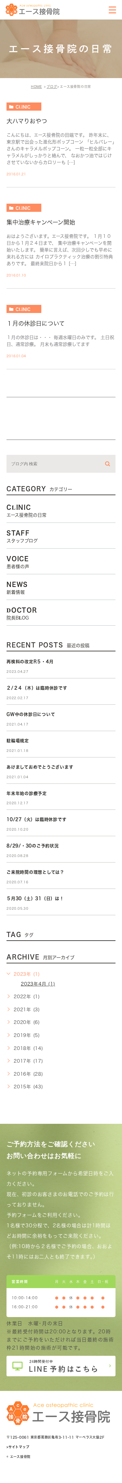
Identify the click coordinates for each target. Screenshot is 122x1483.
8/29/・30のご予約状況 (33, 846)
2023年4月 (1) (38, 984)
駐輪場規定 (18, 741)
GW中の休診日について (31, 714)
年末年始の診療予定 (27, 793)
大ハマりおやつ (27, 121)
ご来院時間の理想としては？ (35, 872)
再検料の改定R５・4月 (30, 662)
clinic (23, 107)
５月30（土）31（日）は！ (35, 898)
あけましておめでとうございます (40, 767)
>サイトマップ (18, 1447)
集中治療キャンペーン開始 (41, 222)
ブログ (52, 86)
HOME (36, 86)
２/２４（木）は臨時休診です (37, 688)
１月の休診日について (36, 323)
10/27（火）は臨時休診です (36, 819)
